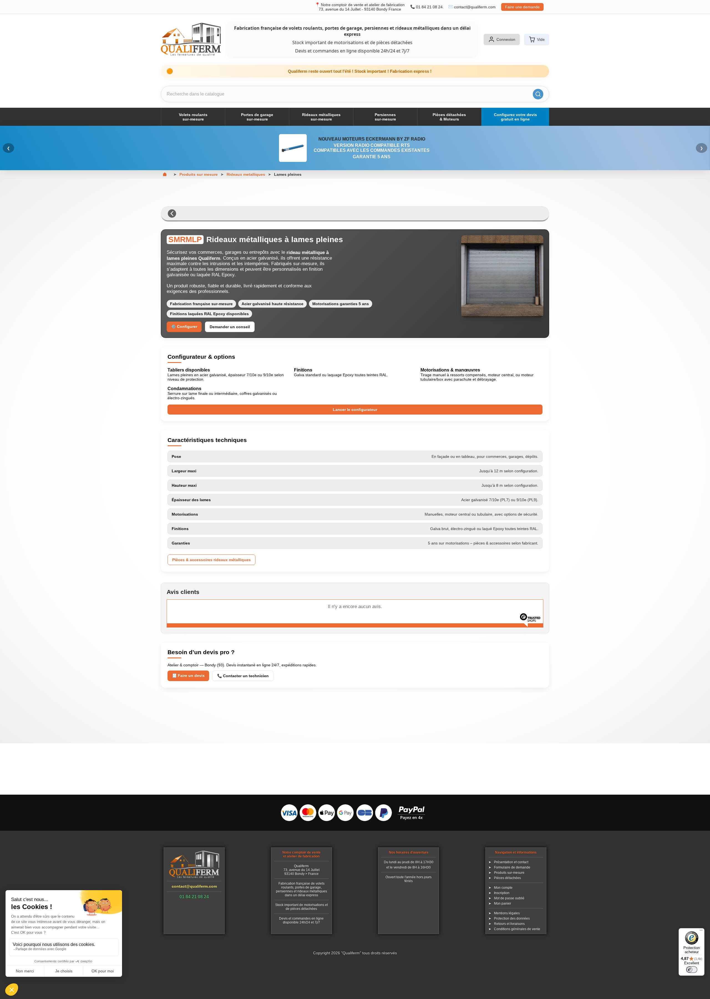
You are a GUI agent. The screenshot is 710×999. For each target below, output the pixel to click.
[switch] (691, 969)
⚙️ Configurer (184, 326)
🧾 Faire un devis (188, 675)
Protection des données (512, 918)
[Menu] (701, 931)
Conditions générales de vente (517, 929)
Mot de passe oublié (509, 898)
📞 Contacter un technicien (243, 676)
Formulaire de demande (512, 867)
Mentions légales (507, 913)
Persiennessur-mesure (385, 116)
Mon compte (503, 888)
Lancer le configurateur (355, 409)
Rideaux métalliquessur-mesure (321, 116)
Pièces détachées (507, 878)
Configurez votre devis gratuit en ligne (515, 116)
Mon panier (502, 903)
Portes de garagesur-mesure (257, 116)
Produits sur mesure (198, 174)
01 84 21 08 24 (429, 7)
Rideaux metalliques (246, 174)
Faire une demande (522, 7)
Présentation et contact (511, 862)
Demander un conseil (230, 327)
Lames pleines (287, 174)
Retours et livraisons (509, 924)
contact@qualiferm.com (475, 7)
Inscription (501, 893)
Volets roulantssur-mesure (193, 116)
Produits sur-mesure (509, 873)
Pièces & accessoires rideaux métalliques (211, 560)
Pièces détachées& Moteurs (449, 116)
